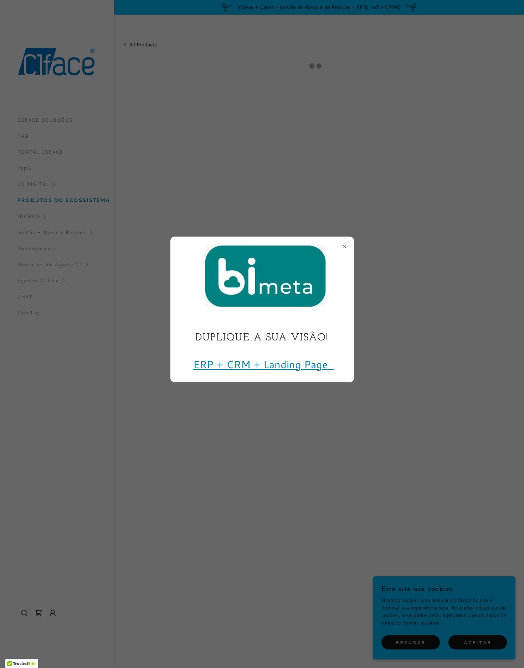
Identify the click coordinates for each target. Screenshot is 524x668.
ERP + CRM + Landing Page (263, 363)
